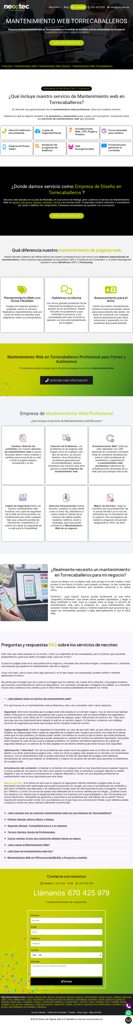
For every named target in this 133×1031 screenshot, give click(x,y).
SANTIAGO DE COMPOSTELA (97, 1004)
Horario (35, 950)
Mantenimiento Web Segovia (55, 66)
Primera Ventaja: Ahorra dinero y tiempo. (31, 819)
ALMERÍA (99, 1002)
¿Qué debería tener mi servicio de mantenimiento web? (39, 698)
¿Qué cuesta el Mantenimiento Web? (29, 844)
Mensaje (35, 961)
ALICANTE (78, 1004)
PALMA (123, 1002)
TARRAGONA (19, 999)
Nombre (35, 915)
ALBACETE (110, 999)
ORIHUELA (41, 1007)
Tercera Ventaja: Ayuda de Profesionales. (31, 832)
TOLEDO (83, 1002)
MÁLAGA (70, 997)
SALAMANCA (39, 999)
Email (33, 927)
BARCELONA (40, 997)
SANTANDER (81, 999)
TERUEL (68, 1004)
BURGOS (70, 999)
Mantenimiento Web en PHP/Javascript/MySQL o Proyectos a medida (47, 857)
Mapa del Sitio (95, 1012)
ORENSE (117, 997)
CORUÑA (115, 1002)
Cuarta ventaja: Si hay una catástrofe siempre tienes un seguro (44, 838)
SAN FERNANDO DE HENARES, (22, 1007)
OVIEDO (37, 1002)
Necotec (7, 66)
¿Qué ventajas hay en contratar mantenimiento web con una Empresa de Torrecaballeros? (60, 813)
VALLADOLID (17, 1004)
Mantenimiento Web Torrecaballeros (93, 66)
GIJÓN (101, 999)
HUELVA (61, 999)
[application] (60, 7)
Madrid (16, 202)
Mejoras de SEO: (13, 783)
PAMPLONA (15, 1002)
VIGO (107, 1002)
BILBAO (49, 1004)
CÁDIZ (91, 1002)
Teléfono (35, 938)
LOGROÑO (27, 1002)
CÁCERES (116, 1004)
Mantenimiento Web (26, 66)
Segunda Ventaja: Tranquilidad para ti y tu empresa (37, 825)
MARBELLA (60, 1002)
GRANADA (29, 1004)
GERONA (5, 1002)
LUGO (29, 999)
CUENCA (102, 997)
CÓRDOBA (40, 1004)
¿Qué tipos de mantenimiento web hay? (30, 851)
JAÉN (3, 999)
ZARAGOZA (59, 1004)
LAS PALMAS (48, 1002)
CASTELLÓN (51, 999)
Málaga (37, 202)
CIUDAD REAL (72, 1002)
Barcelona (26, 202)
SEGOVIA (126, 997)
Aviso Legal (82, 1012)
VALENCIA (60, 997)
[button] (66, 88)
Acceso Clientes (38, 1012)
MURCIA (79, 997)
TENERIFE (5, 1004)
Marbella (47, 202)
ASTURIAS (92, 999)
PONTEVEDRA (90, 997)
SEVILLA (51, 997)
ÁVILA (109, 997)
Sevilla (56, 202)
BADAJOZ (120, 999)
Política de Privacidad (57, 1012)
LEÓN (9, 999)
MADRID (30, 997)
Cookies (71, 1012)
